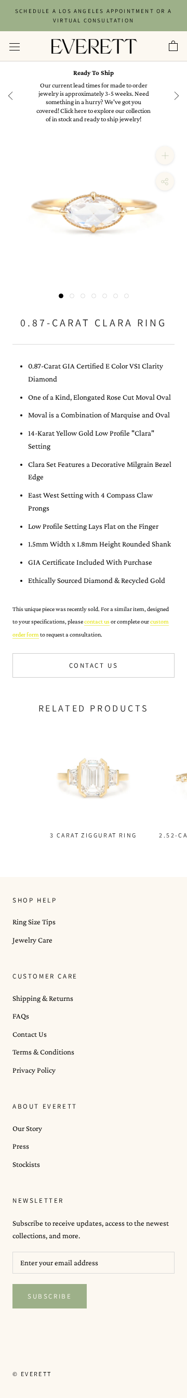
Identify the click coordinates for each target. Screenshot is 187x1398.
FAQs (20, 1016)
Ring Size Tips (34, 922)
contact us (97, 621)
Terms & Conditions (43, 1052)
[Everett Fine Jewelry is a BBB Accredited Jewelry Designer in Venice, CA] (38, 1354)
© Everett (32, 1374)
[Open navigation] (14, 46)
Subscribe (50, 1296)
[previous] (10, 95)
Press (20, 1146)
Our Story (27, 1128)
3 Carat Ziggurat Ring (93, 835)
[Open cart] (173, 46)
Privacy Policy (34, 1070)
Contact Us (93, 665)
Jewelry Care (32, 940)
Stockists (26, 1164)
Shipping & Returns (42, 998)
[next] (176, 95)
